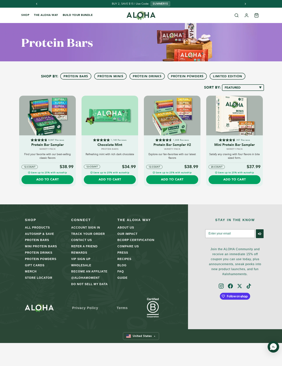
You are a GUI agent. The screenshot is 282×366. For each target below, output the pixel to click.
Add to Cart (47, 179)
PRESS (122, 252)
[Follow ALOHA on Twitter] (239, 286)
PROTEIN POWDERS (40, 259)
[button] (141, 336)
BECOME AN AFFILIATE (89, 271)
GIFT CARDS (35, 265)
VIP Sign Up (81, 259)
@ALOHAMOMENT (85, 277)
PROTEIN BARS (37, 240)
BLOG (122, 265)
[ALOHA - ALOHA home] (141, 15)
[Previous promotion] (37, 4)
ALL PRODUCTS (37, 227)
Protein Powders (187, 76)
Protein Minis (110, 76)
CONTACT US (81, 240)
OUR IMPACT (127, 233)
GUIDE (122, 277)
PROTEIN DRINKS (38, 252)
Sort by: (213, 87)
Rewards (79, 252)
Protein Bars (75, 76)
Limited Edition (227, 76)
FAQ (120, 271)
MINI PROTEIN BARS (41, 246)
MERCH (31, 271)
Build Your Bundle (78, 15)
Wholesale (81, 265)
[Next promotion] (245, 4)
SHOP (25, 15)
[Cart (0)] (256, 15)
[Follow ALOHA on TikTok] (249, 286)
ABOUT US (125, 227)
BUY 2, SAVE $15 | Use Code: (130, 3)
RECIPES (124, 259)
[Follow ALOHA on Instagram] (221, 286)
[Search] (236, 15)
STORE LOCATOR (38, 277)
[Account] (246, 15)
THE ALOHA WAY (46, 15)
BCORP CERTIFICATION (135, 240)
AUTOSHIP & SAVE (39, 233)
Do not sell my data (89, 284)
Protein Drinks (147, 76)
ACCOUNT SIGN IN (85, 227)
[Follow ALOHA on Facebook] (230, 286)
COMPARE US (128, 246)
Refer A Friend (84, 246)
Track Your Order (88, 233)
